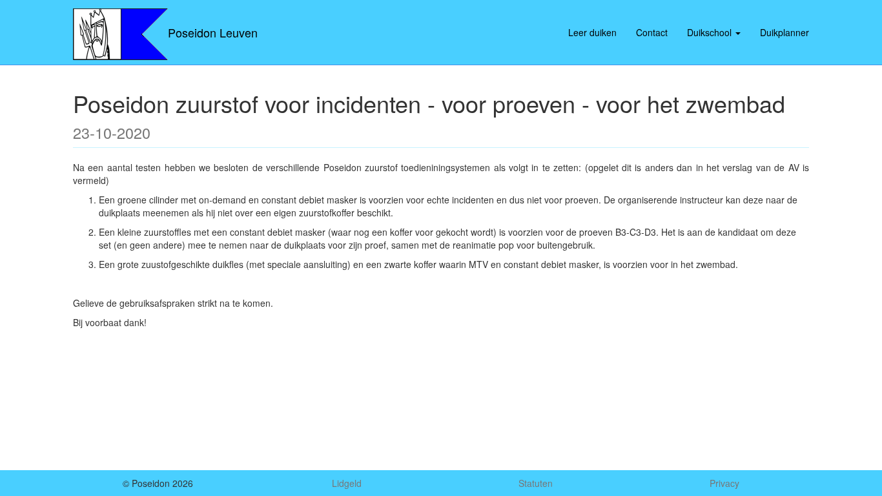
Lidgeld (347, 483)
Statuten (535, 483)
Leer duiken (592, 32)
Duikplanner (784, 32)
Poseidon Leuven (213, 32)
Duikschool (710, 32)
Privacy (724, 483)
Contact (652, 32)
